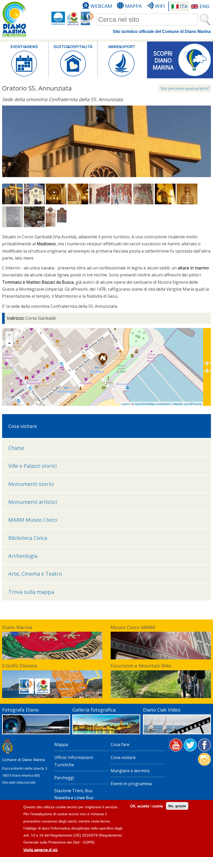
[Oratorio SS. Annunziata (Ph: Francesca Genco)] (12, 203)
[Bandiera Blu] (58, 18)
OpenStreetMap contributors (153, 404)
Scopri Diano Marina (163, 58)
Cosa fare (120, 744)
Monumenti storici (31, 483)
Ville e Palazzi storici (32, 465)
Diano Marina (17, 627)
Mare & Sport (121, 46)
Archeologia (22, 555)
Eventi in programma (131, 783)
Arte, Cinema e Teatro (35, 573)
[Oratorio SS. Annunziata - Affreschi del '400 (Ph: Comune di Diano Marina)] (99, 203)
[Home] (14, 19)
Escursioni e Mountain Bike (141, 666)
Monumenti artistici (32, 501)
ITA (184, 6)
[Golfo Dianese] (87, 18)
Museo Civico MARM (133, 627)
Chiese (16, 447)
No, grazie (177, 806)
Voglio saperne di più (40, 849)
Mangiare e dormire (130, 771)
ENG (204, 6)
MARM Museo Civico (32, 519)
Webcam (101, 6)
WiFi (160, 6)
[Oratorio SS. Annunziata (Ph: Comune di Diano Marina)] (34, 203)
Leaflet (125, 404)
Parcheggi (64, 778)
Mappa (133, 6)
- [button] (9, 342)
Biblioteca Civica (27, 537)
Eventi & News (24, 46)
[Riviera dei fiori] (73, 18)
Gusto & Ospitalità (73, 46)
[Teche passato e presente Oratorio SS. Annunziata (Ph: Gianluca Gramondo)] (56, 225)
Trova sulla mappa (31, 591)
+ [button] (9, 335)
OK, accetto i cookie (146, 806)
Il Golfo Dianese (19, 666)
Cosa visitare (123, 757)
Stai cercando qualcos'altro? (184, 88)
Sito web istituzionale (19, 782)
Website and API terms (187, 404)
